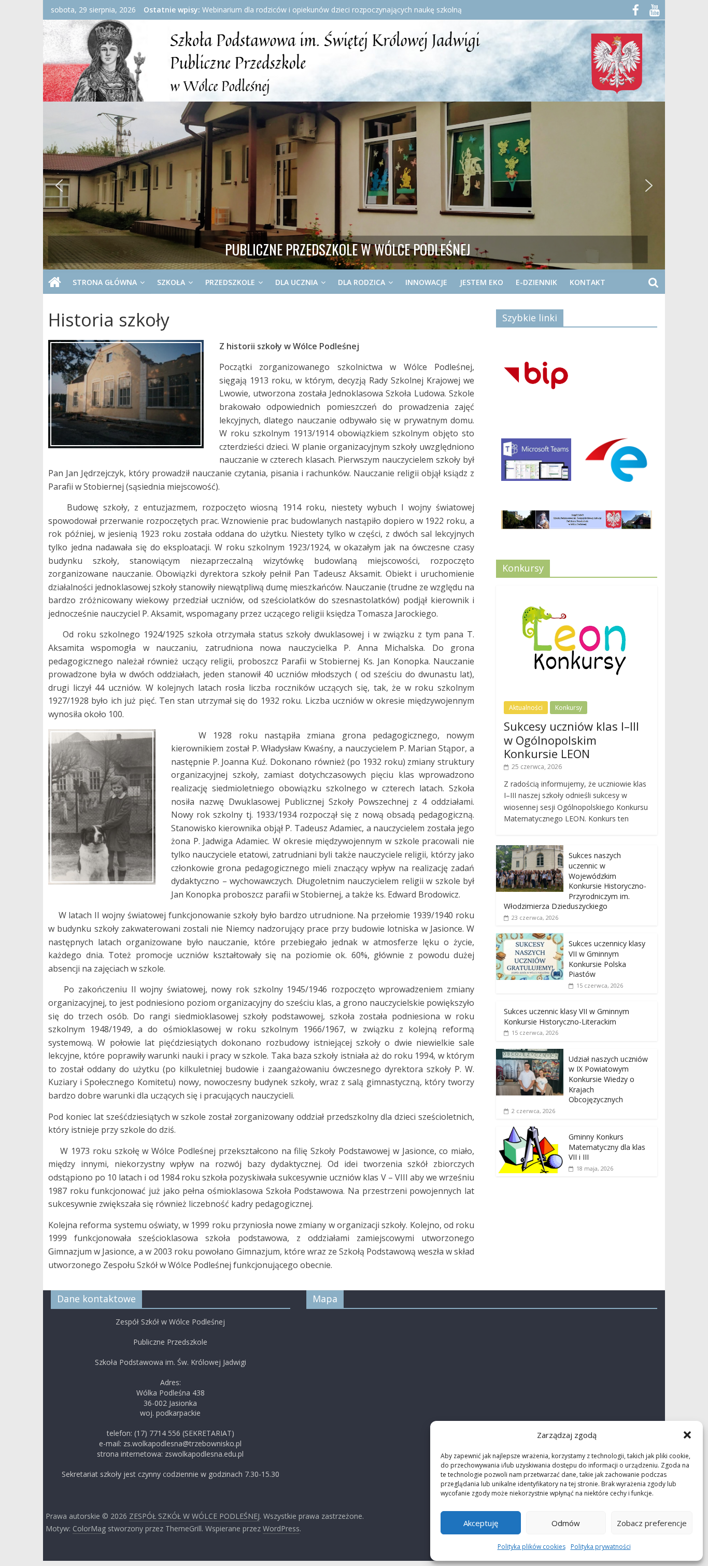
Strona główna (105, 282)
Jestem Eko (481, 282)
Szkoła (171, 282)
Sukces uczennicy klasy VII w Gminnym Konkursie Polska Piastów (607, 958)
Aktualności (526, 707)
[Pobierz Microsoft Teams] (536, 463)
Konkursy (568, 707)
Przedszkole (230, 282)
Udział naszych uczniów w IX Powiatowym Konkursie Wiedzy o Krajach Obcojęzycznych (608, 1079)
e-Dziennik (536, 282)
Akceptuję (480, 1523)
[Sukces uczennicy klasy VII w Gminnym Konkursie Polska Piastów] (529, 939)
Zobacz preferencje (652, 1523)
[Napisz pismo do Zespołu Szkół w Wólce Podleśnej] (617, 463)
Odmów (565, 1523)
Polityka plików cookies (531, 1546)
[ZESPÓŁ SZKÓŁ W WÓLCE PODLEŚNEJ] (54, 282)
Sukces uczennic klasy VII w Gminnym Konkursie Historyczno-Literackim (566, 1016)
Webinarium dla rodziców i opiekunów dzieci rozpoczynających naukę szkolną (332, 10)
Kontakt (587, 282)
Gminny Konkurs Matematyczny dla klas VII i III (607, 1147)
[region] (354, 185)
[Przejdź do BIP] (536, 377)
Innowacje (426, 282)
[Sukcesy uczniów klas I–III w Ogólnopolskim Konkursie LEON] (576, 591)
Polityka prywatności (601, 1546)
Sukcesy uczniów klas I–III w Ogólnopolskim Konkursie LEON (571, 739)
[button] (687, 1435)
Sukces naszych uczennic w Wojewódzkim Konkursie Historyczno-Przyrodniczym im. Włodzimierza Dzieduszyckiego (575, 880)
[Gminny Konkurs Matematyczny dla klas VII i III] (529, 1132)
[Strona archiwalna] (576, 523)
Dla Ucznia (296, 282)
